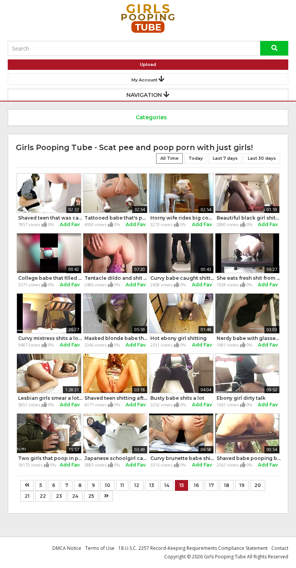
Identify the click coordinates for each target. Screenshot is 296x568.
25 (91, 496)
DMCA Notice (66, 548)
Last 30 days (262, 158)
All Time (169, 158)
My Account (144, 80)
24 (75, 496)
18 (226, 485)
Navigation (144, 94)
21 (27, 496)
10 (107, 485)
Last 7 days (225, 158)
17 (211, 485)
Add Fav (70, 224)
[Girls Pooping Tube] (148, 18)
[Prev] (27, 485)
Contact (279, 548)
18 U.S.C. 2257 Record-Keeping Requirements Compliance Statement (192, 548)
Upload (148, 64)
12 (136, 485)
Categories (150, 117)
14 (166, 485)
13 (151, 485)
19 (241, 485)
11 (122, 485)
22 (43, 496)
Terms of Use (99, 548)
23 (59, 496)
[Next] (106, 496)
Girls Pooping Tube (225, 556)
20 (257, 485)
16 (196, 485)
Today (195, 158)
